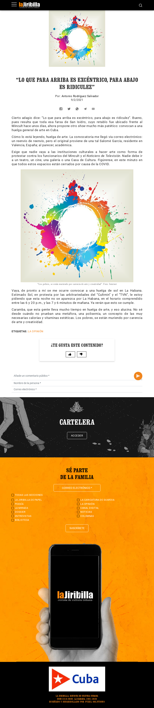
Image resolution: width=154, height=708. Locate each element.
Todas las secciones (29, 495)
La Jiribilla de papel (28, 499)
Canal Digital (89, 507)
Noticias (86, 511)
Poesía (19, 504)
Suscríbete (77, 528)
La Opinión (35, 331)
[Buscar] (140, 5)
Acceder (77, 435)
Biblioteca (22, 520)
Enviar (138, 376)
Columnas (87, 516)
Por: (58, 96)
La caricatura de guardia (97, 499)
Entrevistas (23, 516)
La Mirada (21, 507)
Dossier (20, 511)
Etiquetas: (19, 331)
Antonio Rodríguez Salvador (80, 96)
